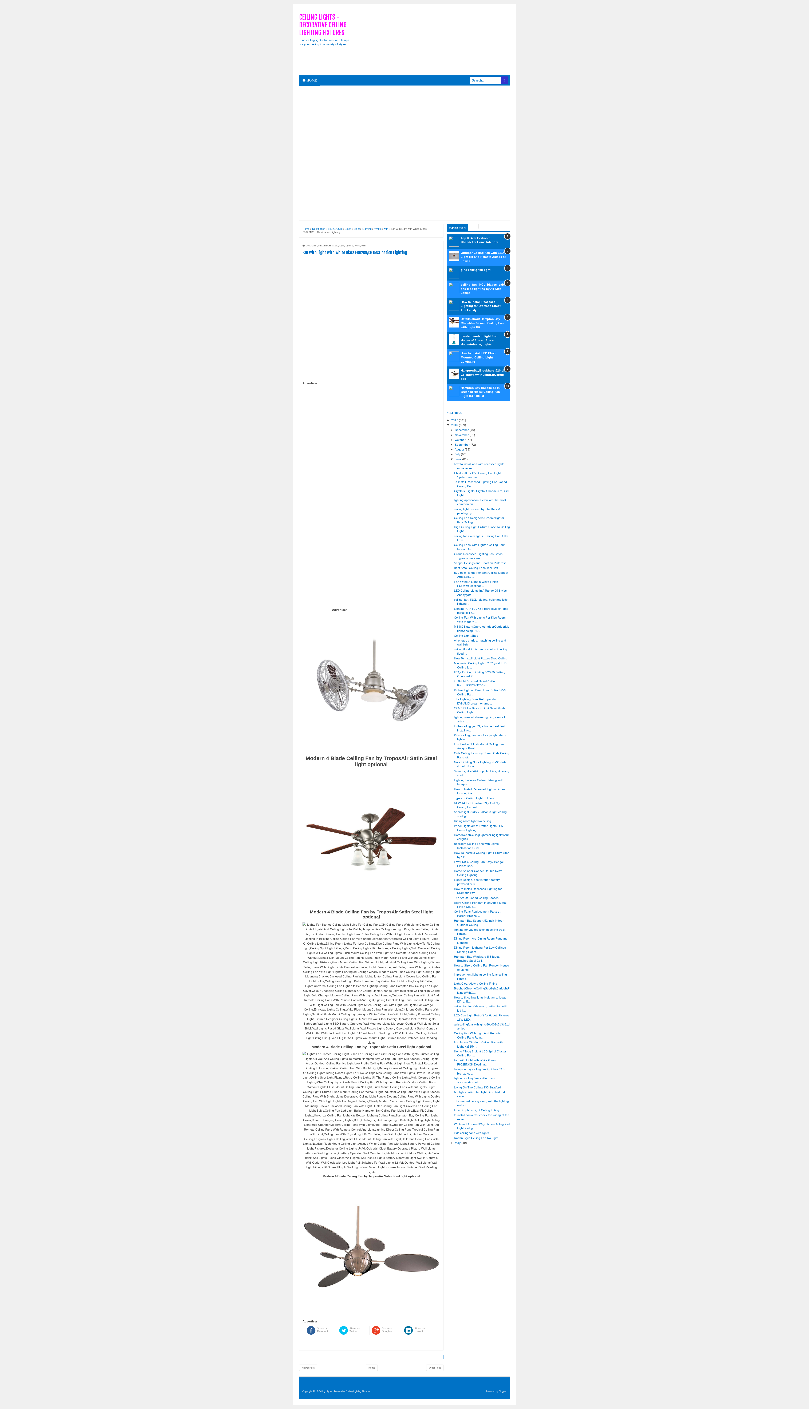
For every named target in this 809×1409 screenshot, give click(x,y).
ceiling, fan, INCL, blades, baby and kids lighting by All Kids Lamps (483, 288)
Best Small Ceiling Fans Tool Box (476, 567)
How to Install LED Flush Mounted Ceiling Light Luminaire (478, 357)
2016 (455, 425)
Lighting (349, 245)
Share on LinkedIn (419, 1330)
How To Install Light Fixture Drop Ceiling (480, 658)
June (458, 459)
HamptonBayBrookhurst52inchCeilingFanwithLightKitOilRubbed (483, 374)
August (460, 449)
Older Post (435, 1367)
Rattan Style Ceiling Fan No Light (476, 1138)
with (364, 245)
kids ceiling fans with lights (471, 1133)
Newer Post (308, 1367)
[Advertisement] (433, 42)
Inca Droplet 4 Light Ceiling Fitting (476, 1110)
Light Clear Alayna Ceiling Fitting (475, 983)
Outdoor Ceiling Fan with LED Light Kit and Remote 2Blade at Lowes (483, 257)
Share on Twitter (355, 1330)
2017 (455, 420)
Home (311, 80)
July (458, 454)
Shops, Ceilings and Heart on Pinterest (480, 563)
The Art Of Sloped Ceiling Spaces (476, 898)
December (462, 430)
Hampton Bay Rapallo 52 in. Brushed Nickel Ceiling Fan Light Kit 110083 (481, 392)
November (462, 435)
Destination (311, 245)
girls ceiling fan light (475, 269)
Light (341, 245)
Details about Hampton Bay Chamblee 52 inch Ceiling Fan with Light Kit (482, 323)
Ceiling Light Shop (466, 635)
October (460, 439)
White (357, 245)
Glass (335, 245)
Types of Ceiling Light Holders (474, 798)
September (462, 444)
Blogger (503, 1391)
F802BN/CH (324, 245)
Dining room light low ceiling (472, 821)
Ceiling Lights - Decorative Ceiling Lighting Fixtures (323, 25)
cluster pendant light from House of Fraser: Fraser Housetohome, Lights (479, 340)
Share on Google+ (387, 1330)
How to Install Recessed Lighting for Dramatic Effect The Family (481, 306)
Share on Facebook (322, 1330)
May (458, 1142)
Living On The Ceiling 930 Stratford (477, 1087)
